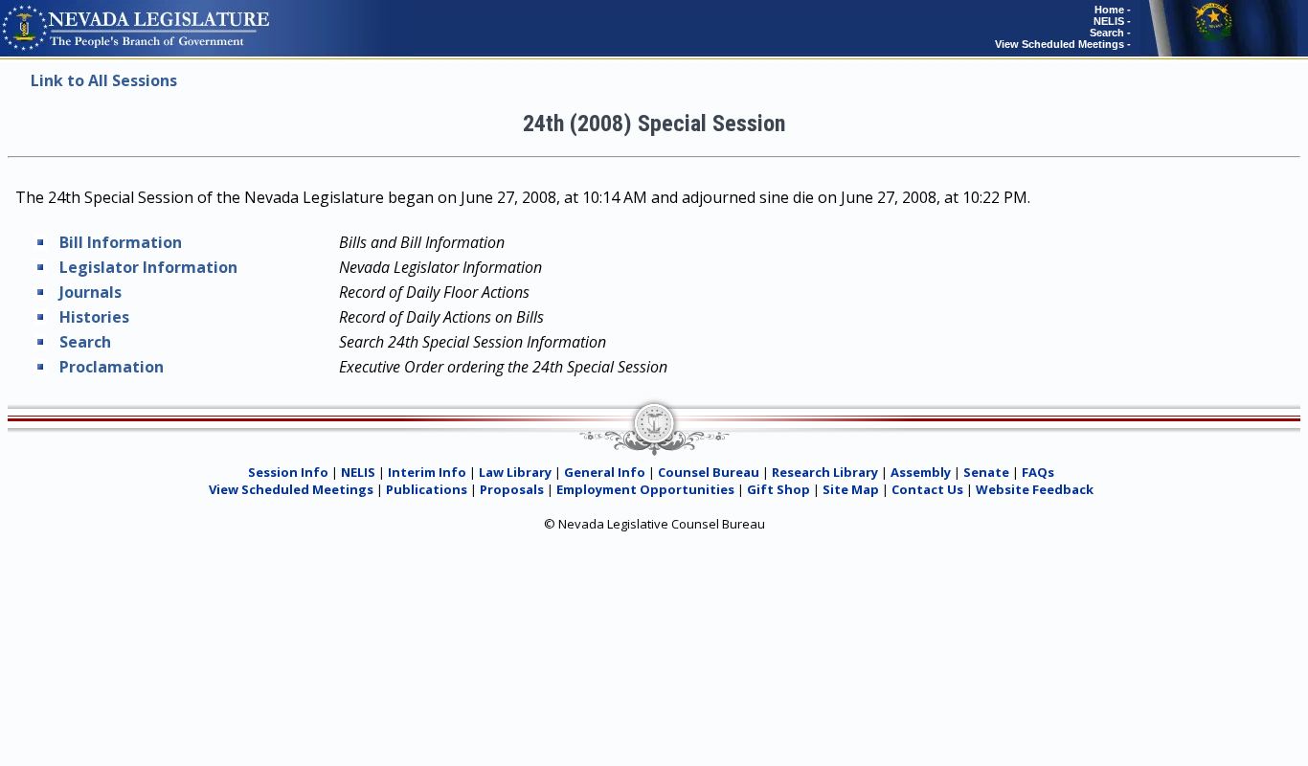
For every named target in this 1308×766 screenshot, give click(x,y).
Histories (94, 316)
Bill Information (120, 242)
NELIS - (1112, 21)
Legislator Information (148, 267)
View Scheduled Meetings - (1063, 44)
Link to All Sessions (104, 80)
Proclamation (111, 366)
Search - (1110, 32)
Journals (90, 292)
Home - (1112, 9)
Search (85, 341)
